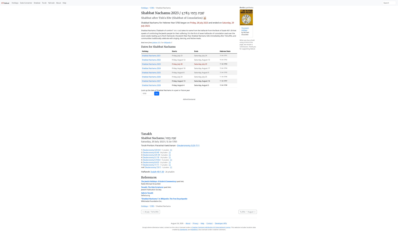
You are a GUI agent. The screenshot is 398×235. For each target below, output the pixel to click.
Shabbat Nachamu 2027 (151, 81)
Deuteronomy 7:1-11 (151, 165)
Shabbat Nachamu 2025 (151, 72)
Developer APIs (221, 223)
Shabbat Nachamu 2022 (151, 60)
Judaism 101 (156, 43)
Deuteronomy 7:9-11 (153, 167)
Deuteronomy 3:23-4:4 (151, 150)
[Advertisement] (189, 115)
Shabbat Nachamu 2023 (151, 64)
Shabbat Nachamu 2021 (151, 55)
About (58, 3)
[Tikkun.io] (171, 150)
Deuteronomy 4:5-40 (151, 152)
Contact (209, 223)
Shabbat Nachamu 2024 (151, 68)
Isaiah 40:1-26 (157, 171)
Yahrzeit (51, 3)
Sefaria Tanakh (147, 193)
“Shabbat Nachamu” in (164, 199)
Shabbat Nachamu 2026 (151, 77)
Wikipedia (167, 43)
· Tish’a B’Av (151, 212)
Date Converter (26, 3)
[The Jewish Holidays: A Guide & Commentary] (246, 17)
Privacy (195, 223)
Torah (44, 3)
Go (157, 93)
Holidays (15, 3)
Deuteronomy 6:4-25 (151, 162)
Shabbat (37, 3)
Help (64, 3)
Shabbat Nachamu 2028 (151, 85)
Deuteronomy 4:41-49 (151, 155)
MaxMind (194, 230)
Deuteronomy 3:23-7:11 (188, 145)
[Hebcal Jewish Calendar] (5, 3)
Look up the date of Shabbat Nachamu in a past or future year (165, 90)
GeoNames (183, 230)
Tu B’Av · (247, 212)
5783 (152, 8)
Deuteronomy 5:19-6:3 (151, 160)
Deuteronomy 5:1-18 (151, 157)
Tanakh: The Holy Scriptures (152, 187)
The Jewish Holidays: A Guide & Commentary (158, 181)
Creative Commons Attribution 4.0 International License (211, 227)
